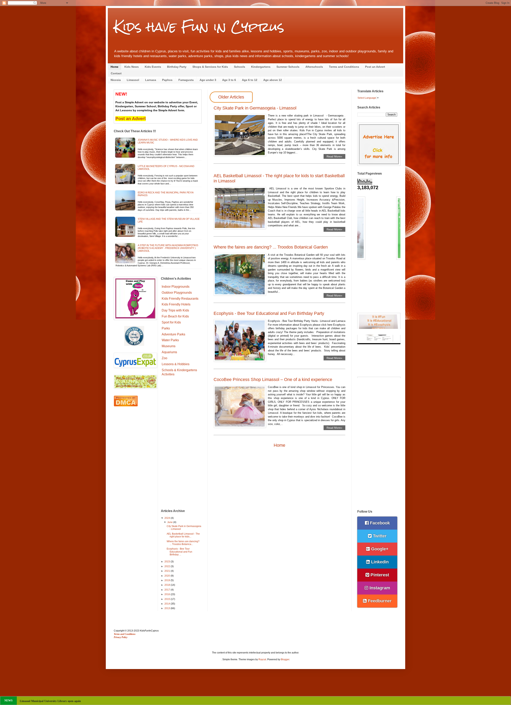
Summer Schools (287, 66)
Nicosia (116, 80)
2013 (167, 608)
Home (114, 66)
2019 (167, 580)
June (170, 522)
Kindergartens (260, 66)
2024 (167, 518)
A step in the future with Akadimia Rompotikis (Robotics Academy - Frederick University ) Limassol (168, 248)
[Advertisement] (181, 443)
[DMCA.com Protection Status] (126, 405)
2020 (167, 575)
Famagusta (186, 80)
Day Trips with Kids (175, 310)
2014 (167, 603)
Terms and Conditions (344, 66)
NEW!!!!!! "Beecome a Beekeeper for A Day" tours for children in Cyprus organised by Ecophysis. (79, 701)
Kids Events (153, 66)
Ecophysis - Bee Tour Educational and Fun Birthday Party (269, 313)
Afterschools (314, 66)
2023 (167, 561)
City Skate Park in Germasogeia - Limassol (255, 107)
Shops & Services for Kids (210, 66)
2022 (167, 566)
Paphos (167, 80)
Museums (168, 346)
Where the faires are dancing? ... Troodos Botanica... (183, 543)
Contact (116, 73)
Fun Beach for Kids (175, 316)
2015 (167, 599)
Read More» (334, 156)
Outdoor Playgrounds (177, 292)
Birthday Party (176, 66)
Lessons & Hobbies (175, 364)
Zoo (164, 358)
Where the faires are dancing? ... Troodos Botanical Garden (271, 247)
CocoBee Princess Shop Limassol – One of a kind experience (273, 379)
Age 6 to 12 (249, 80)
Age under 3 (208, 80)
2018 (167, 585)
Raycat (262, 659)
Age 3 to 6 (229, 80)
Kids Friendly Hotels (176, 304)
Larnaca (150, 80)
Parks (166, 328)
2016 (167, 594)
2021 (167, 571)
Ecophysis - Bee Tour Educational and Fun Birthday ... (179, 551)
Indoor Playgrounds (175, 286)
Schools (239, 66)
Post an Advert (375, 66)
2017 (167, 589)
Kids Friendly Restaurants (180, 298)
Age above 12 (272, 80)
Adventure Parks (173, 334)
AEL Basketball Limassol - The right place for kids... (183, 535)
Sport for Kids (171, 322)
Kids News (131, 66)
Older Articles (231, 96)
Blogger (285, 659)
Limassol (133, 80)
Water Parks (170, 340)
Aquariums (169, 352)
